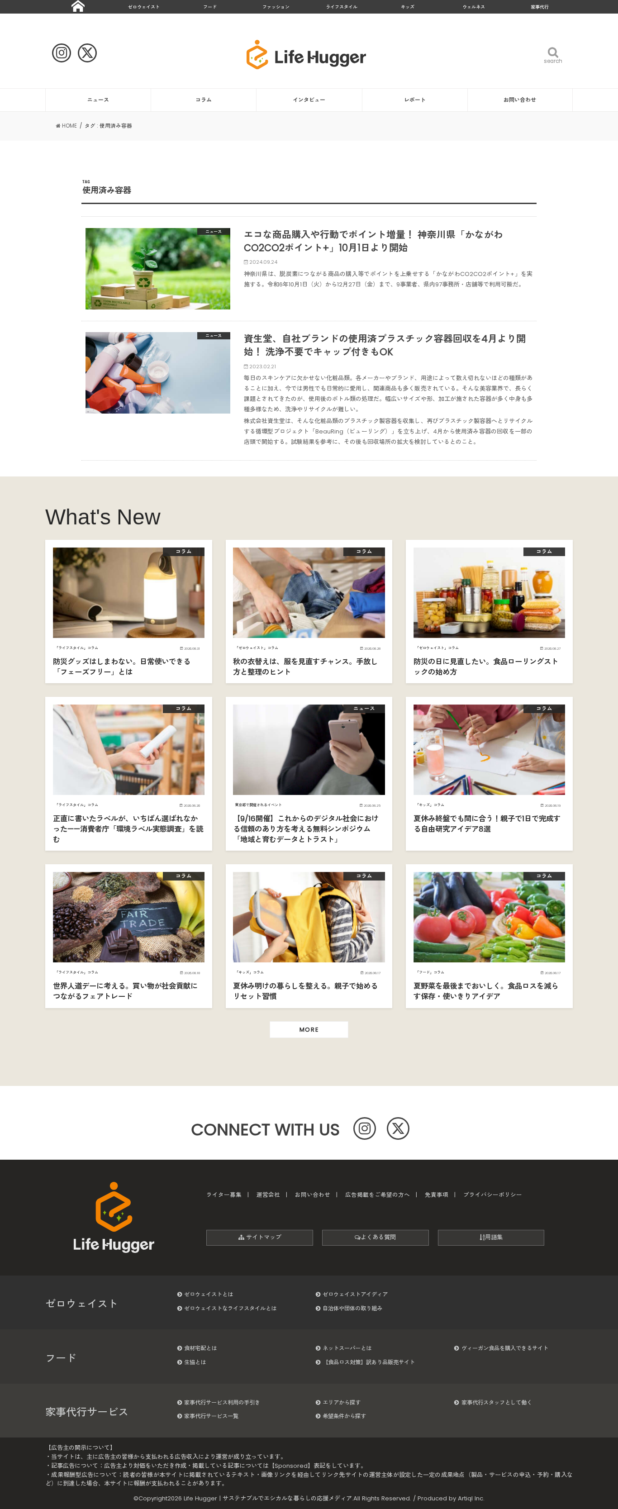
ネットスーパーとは (347, 1348)
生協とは (195, 1362)
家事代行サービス (86, 1412)
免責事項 (436, 1195)
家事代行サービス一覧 (211, 1416)
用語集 (494, 1237)
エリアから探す (342, 1402)
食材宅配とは (200, 1348)
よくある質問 (378, 1237)
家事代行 (540, 7)
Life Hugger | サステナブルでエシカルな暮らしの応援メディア (268, 1498)
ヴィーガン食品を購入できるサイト (504, 1348)
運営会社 (268, 1195)
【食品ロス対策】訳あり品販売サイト (369, 1362)
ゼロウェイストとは (208, 1294)
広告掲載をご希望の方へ (377, 1195)
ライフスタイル (341, 7)
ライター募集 (224, 1195)
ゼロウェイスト (144, 7)
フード (210, 7)
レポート (415, 100)
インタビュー (309, 100)
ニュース (98, 100)
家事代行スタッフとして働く (496, 1402)
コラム (203, 100)
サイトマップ (262, 1237)
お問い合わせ (520, 100)
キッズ (407, 7)
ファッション (276, 7)
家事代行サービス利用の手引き (222, 1402)
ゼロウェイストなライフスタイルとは (230, 1308)
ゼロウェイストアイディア (355, 1294)
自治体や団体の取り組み (352, 1308)
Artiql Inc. (471, 1498)
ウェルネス (473, 7)
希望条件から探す (344, 1416)
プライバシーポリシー (492, 1195)
